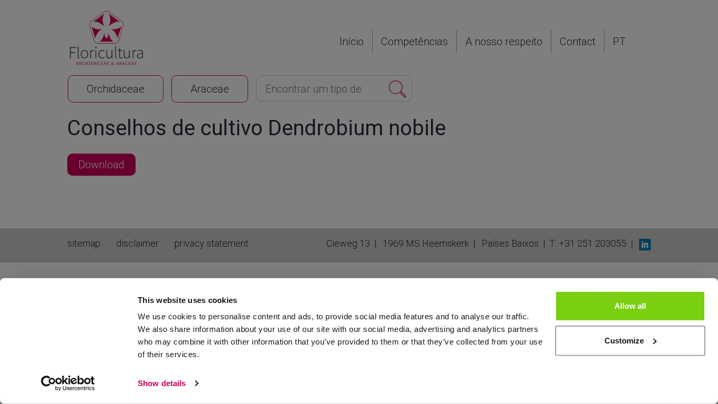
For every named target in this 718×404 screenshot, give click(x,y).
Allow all (630, 305)
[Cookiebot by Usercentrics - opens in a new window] (68, 383)
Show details (162, 383)
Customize (624, 340)
